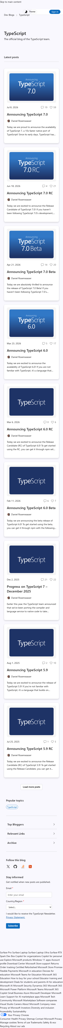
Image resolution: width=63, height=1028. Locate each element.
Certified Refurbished (26, 967)
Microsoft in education (30, 970)
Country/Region (15, 901)
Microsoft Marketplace (24, 1000)
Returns (55, 963)
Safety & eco (49, 1022)
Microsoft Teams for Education (26, 974)
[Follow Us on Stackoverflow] (23, 867)
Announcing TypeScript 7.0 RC (30, 193)
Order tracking (7, 967)
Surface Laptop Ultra (38, 952)
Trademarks (36, 1022)
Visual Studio (6, 1004)
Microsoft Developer (40, 993)
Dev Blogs (9, 14)
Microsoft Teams (35, 989)
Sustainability (19, 1011)
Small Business (15, 993)
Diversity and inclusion (42, 1007)
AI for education (54, 981)
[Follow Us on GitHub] (15, 867)
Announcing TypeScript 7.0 (27, 114)
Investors (25, 1007)
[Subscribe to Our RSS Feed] (30, 867)
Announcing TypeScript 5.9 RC (30, 748)
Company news (48, 1004)
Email (9, 888)
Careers (18, 1004)
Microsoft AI (6, 985)
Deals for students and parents (30, 981)
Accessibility (6, 1011)
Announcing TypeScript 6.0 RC (30, 429)
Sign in (55, 11)
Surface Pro (6, 952)
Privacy (58, 1018)
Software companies (46, 1000)
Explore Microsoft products (18, 959)
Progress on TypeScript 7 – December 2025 (27, 588)
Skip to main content (10, 1)
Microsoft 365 (55, 985)
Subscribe (13, 925)
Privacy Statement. (15, 917)
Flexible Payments (9, 970)
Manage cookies (8, 1022)
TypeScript (12, 807)
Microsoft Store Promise (50, 967)
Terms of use (23, 1022)
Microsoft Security (22, 985)
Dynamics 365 (39, 985)
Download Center (16, 963)
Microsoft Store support (38, 963)
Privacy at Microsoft (10, 1007)
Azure (26, 993)
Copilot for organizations (28, 956)
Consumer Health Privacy (13, 1018)
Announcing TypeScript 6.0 (27, 350)
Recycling (4, 1026)
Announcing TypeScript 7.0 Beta (31, 271)
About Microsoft (30, 1004)
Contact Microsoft (44, 1018)
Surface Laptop (20, 952)
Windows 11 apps (41, 959)
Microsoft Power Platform (13, 989)
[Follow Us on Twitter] (8, 867)
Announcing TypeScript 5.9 (27, 669)
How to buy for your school (25, 978)
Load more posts (31, 786)
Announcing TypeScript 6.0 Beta (31, 507)
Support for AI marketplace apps (23, 996)
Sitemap (31, 1018)
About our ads (17, 1026)
